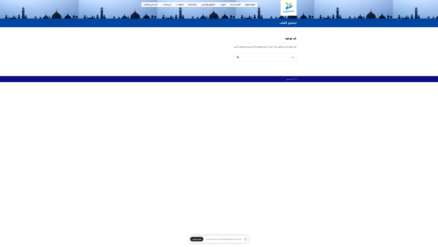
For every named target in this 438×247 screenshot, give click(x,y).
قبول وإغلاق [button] (196, 239)
